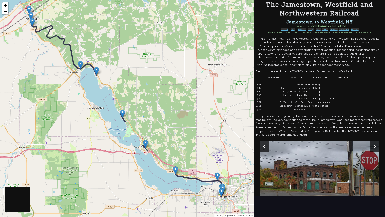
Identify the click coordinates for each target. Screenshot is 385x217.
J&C (318, 29)
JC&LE (334, 29)
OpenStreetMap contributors (239, 215)
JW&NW (344, 29)
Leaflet (218, 215)
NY (293, 29)
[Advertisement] (17, 199)
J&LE (325, 29)
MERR (355, 29)
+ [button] (5, 5)
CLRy (311, 29)
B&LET (302, 29)
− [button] (5, 11)
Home (284, 29)
